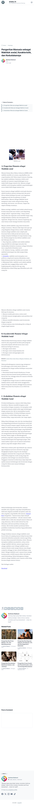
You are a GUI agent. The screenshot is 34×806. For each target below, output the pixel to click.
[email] (21, 608)
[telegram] (15, 608)
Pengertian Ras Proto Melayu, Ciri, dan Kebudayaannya (7, 642)
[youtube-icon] (12, 794)
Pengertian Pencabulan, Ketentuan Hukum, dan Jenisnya (8, 665)
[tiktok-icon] (15, 794)
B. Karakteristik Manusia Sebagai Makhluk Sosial (15, 108)
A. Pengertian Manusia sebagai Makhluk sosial (14, 105)
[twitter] (8, 608)
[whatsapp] (12, 608)
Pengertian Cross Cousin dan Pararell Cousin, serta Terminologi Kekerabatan (25, 665)
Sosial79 (12, 2)
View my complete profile (10, 790)
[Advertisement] (17, 25)
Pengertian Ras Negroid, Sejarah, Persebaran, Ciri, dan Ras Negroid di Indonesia (25, 643)
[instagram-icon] (8, 794)
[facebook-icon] (2, 794)
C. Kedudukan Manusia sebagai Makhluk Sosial (15, 110)
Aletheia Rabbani (13, 777)
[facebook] (5, 608)
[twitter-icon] (5, 794)
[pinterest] (18, 608)
